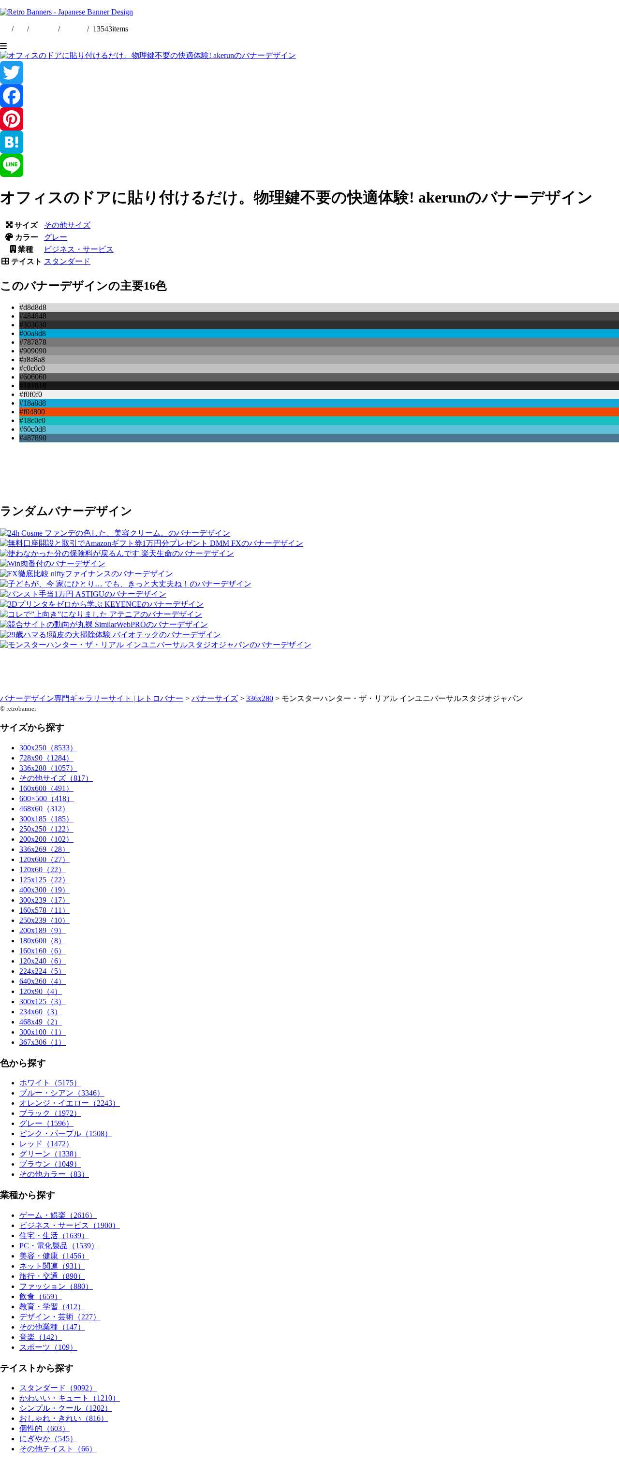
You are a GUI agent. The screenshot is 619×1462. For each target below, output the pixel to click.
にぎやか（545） (48, 1438)
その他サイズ (67, 225)
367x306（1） (42, 1042)
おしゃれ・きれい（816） (63, 1418)
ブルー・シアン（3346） (61, 1093)
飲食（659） (40, 1296)
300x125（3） (42, 1001)
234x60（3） (40, 1012)
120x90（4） (40, 991)
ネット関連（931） (52, 1266)
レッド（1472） (46, 1144)
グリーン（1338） (50, 1154)
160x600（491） (46, 788)
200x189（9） (42, 930)
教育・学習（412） (52, 1306)
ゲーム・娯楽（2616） (58, 1215)
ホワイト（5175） (50, 1083)
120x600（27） (44, 859)
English (44, 29)
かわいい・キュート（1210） (69, 1398)
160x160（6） (42, 951)
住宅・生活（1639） (54, 1235)
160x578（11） (44, 910)
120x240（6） (42, 961)
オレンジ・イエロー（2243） (69, 1103)
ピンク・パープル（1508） (65, 1133)
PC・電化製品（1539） (59, 1246)
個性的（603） (44, 1428)
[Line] (309, 165)
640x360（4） (42, 981)
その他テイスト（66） (58, 1449)
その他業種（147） (52, 1327)
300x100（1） (42, 1032)
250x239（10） (44, 920)
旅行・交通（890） (52, 1276)
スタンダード (67, 261)
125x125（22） (44, 880)
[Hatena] (309, 142)
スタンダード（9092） (58, 1388)
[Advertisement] (290, 472)
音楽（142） (40, 1337)
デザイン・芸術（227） (60, 1317)
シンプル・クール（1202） (65, 1408)
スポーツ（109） (48, 1347)
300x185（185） (46, 819)
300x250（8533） (48, 748)
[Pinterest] (309, 119)
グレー (55, 237)
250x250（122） (46, 829)
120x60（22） (42, 869)
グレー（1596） (46, 1123)
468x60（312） (44, 808)
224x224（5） (42, 971)
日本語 (73, 29)
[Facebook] (309, 95)
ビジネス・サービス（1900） (69, 1225)
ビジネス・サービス (79, 249)
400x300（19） (44, 890)
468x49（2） (40, 1022)
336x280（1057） (48, 768)
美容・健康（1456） (54, 1256)
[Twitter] (309, 72)
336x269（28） (44, 849)
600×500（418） (46, 798)
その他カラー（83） (54, 1174)
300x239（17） (44, 900)
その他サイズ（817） (56, 778)
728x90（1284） (46, 758)
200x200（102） (46, 839)
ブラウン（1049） (50, 1164)
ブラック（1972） (50, 1113)
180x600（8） (42, 940)
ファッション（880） (56, 1286)
